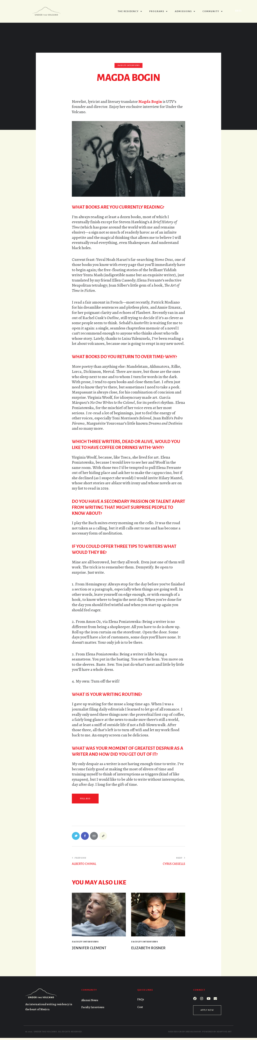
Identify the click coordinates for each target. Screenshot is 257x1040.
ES (240, 10)
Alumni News (89, 1000)
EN (236, 10)
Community (210, 11)
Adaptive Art (224, 1032)
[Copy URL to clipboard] (103, 836)
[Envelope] (215, 998)
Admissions (183, 11)
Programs (156, 11)
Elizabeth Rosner (148, 948)
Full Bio (85, 798)
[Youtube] (208, 998)
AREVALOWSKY (193, 1032)
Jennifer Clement (89, 948)
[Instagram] (201, 998)
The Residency (128, 11)
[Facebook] (195, 998)
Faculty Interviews (128, 65)
